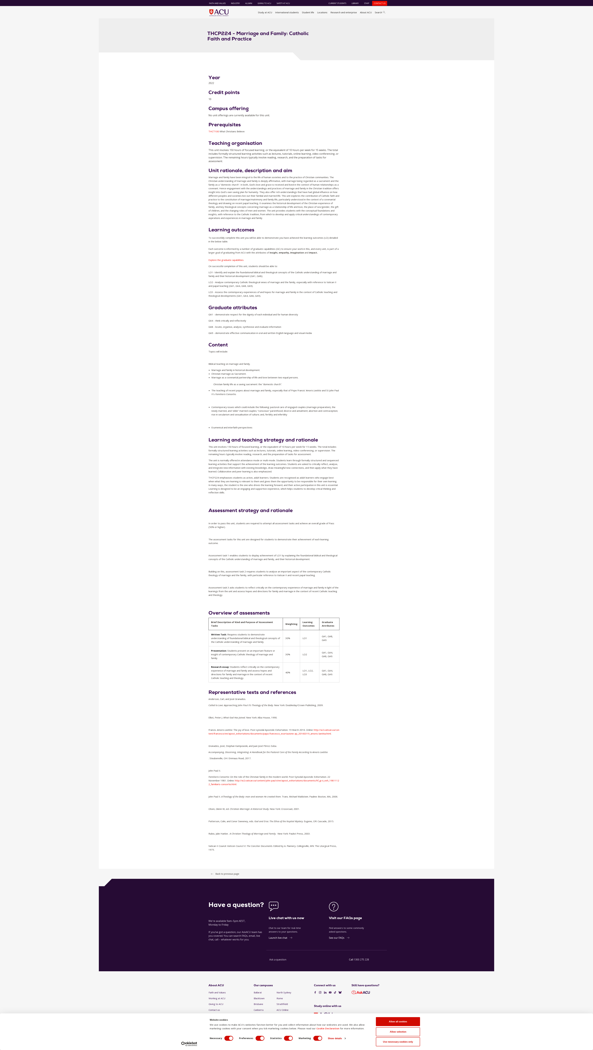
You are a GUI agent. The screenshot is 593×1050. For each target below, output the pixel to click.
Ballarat (258, 992)
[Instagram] (320, 992)
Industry (235, 3)
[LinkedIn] (325, 992)
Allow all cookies (398, 1021)
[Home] (219, 12)
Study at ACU (265, 12)
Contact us (379, 3)
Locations (322, 12)
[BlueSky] (340, 992)
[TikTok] (335, 992)
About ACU (366, 12)
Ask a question (277, 959)
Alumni (248, 3)
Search (378, 12)
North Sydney (284, 992)
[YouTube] (330, 992)
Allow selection (398, 1031)
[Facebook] (315, 992)
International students (287, 12)
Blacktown (259, 998)
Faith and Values (217, 3)
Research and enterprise (343, 12)
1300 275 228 (361, 959)
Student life (308, 12)
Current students (337, 3)
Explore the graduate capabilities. (226, 259)
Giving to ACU (264, 3)
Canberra (258, 1009)
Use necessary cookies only (398, 1041)
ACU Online (282, 1009)
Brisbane (258, 1004)
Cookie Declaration (327, 1028)
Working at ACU (217, 998)
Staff (366, 3)
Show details (335, 1038)
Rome (280, 998)
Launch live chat (278, 937)
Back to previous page (227, 873)
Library (355, 3)
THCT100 (214, 131)
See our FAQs (336, 937)
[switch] (260, 1038)
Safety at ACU (283, 3)
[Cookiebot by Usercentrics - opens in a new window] (189, 1044)
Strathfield (282, 1004)
